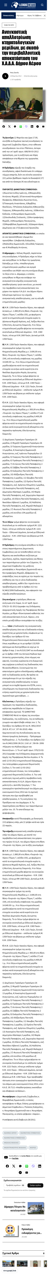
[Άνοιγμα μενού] (5, 5)
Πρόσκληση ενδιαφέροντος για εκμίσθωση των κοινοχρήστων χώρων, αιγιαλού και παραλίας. (33, 1231)
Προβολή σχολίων (15, 1185)
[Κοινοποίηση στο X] (9, 126)
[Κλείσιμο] (45, 15)
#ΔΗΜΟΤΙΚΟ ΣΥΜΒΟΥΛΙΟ (30, 1133)
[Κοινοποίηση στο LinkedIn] (32, 126)
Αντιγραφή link (9, 1270)
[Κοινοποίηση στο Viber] (26, 126)
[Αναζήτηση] (42, 5)
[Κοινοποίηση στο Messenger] (15, 126)
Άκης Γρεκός (14, 72)
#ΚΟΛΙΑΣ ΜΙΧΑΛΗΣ (11, 1143)
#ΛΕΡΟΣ (33, 1148)
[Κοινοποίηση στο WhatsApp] (20, 126)
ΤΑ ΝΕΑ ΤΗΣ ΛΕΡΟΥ (9, 25)
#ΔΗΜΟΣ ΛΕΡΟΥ (10, 1133)
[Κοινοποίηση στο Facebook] (3, 126)
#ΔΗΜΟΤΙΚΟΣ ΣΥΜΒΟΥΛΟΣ (14, 1138)
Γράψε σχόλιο (35, 1185)
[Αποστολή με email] (43, 126)
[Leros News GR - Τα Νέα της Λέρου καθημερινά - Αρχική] (23, 5)
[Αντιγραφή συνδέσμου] (37, 126)
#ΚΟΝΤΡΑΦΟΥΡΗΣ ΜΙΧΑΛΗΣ (15, 1148)
